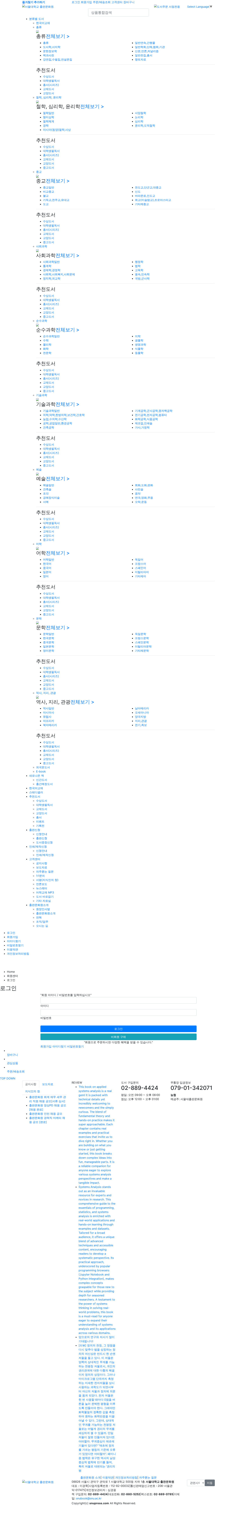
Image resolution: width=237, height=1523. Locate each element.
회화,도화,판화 (144, 485)
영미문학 (48, 650)
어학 (39, 544)
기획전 (40, 825)
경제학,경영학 (51, 270)
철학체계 (48, 121)
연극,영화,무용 (144, 497)
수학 (46, 340)
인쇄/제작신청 (38, 846)
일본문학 (48, 646)
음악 (138, 493)
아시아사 (48, 712)
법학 (138, 266)
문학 (39, 618)
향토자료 (140, 59)
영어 (46, 576)
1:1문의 (40, 875)
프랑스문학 (142, 638)
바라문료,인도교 (145, 195)
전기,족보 (141, 725)
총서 (39, 817)
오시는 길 (42, 925)
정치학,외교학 (51, 278)
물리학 (47, 344)
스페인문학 (142, 642)
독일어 (139, 559)
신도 (138, 191)
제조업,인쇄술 (143, 423)
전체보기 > (58, 36)
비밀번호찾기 (15, 945)
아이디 (44, 1005)
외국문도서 (43, 767)
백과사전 (48, 55)
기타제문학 (142, 650)
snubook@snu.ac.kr (88, 1498)
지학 (138, 336)
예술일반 (48, 485)
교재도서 (48, 89)
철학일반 (48, 113)
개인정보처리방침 (18, 953)
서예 (46, 502)
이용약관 (12, 949)
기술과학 (41, 395)
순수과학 (41, 320)
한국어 (47, 563)
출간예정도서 (44, 784)
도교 (46, 204)
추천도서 (34, 796)
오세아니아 (142, 712)
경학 (46, 125)
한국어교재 (43, 23)
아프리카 (48, 721)
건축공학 (48, 427)
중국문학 (48, 642)
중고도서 (48, 167)
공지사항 (41, 863)
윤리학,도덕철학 (145, 125)
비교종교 (48, 191)
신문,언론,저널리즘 (147, 51)
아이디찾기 (14, 941)
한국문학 (48, 638)
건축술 (47, 489)
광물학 (139, 340)
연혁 (39, 917)
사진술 (139, 489)
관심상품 (12, 1063)
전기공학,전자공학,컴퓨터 (151, 415)
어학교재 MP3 (45, 892)
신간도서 (41, 779)
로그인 (76, 2)
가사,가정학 (142, 427)
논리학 (139, 117)
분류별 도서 (36, 19)
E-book (41, 771)
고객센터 (116, 2)
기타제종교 (142, 204)
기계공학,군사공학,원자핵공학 (153, 410)
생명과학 (140, 344)
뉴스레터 (41, 888)
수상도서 (48, 76)
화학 (46, 348)
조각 (46, 493)
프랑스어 (140, 563)
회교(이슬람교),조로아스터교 (153, 200)
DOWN (10, 1078)
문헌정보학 (50, 51)
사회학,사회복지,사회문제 (59, 274)
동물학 (139, 353)
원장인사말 (43, 909)
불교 (46, 195)
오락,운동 (141, 502)
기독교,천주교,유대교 (56, 200)
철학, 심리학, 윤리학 (48, 97)
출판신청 (34, 830)
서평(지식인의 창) (47, 880)
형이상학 (48, 117)
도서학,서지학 (51, 47)
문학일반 (48, 634)
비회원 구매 (118, 1037)
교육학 (139, 270)
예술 (39, 469)
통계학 (47, 266)
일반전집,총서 (143, 55)
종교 (39, 171)
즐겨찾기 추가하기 (33, 2)
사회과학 (41, 246)
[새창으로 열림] (167, 6)
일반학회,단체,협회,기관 (150, 47)
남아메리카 (142, 708)
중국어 (47, 568)
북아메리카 (50, 725)
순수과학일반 (51, 336)
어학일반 (48, 559)
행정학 (139, 262)
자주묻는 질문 (45, 871)
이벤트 (40, 821)
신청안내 (41, 834)
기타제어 (140, 576)
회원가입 (86, 2)
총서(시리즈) (51, 85)
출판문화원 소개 (90, 1477)
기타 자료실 (43, 900)
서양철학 (140, 113)
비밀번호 (46, 1018)
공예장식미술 (51, 497)
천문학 (47, 353)
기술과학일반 (51, 410)
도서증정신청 (44, 842)
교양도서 (48, 93)
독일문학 (140, 634)
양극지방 (140, 716)
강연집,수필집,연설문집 (57, 59)
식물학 (139, 348)
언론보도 (41, 884)
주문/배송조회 (102, 2)
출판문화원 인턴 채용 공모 (45, 1113)
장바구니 (128, 2)
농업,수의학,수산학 (55, 419)
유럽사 (47, 716)
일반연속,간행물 (145, 42)
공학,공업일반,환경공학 (57, 423)
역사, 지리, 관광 (46, 693)
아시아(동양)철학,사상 (57, 129)
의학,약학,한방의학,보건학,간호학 (64, 415)
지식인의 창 (32, 1091)
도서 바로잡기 (45, 896)
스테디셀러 (36, 792)
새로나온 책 (36, 775)
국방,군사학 (142, 278)
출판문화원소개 (39, 905)
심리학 (139, 121)
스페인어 (140, 568)
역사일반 (48, 708)
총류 (39, 27)
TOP (3, 1078)
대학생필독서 (51, 80)
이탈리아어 (142, 572)
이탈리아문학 (143, 646)
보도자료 (41, 867)
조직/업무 (42, 921)
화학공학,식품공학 (146, 419)
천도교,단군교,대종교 (148, 187)
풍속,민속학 (142, 274)
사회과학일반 (51, 262)
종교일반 (48, 187)
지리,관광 (141, 721)
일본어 (47, 572)
